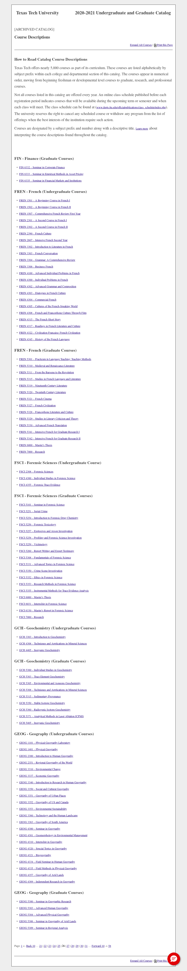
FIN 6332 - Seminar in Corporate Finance (42, 167)
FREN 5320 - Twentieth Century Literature (42, 392)
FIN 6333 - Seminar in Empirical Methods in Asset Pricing (51, 174)
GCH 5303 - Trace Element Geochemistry (42, 676)
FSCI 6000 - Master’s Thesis (35, 597)
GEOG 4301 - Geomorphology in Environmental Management (53, 835)
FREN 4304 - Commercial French (37, 299)
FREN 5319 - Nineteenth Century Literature (43, 385)
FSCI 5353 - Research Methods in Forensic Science (47, 584)
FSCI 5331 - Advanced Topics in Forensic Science (46, 564)
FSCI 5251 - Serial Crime (33, 511)
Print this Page (165, 45)
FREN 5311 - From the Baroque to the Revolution (46, 372)
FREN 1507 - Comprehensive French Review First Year (50, 213)
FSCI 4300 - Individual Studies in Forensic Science (47, 478)
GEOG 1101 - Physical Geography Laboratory (44, 742)
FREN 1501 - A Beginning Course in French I (44, 200)
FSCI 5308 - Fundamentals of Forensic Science (45, 557)
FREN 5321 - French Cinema (35, 398)
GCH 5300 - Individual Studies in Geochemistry (45, 670)
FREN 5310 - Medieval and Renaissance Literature (47, 365)
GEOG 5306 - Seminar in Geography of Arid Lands (47, 921)
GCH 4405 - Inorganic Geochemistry (39, 650)
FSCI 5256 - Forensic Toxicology (37, 524)
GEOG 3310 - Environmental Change (39, 769)
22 (45, 946)
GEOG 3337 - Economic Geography (39, 775)
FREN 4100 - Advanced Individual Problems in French (49, 273)
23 (49, 946)
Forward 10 (98, 946)
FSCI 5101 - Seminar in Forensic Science (42, 504)
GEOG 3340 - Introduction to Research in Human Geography (52, 782)
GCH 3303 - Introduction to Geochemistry (42, 637)
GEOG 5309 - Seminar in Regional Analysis (43, 927)
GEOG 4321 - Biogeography (35, 855)
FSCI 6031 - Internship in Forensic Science (43, 603)
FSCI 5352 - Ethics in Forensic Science (40, 577)
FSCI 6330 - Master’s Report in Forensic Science (46, 610)
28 (72, 946)
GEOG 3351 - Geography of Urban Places (42, 795)
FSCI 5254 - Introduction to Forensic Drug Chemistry (48, 517)
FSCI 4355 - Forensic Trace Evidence (39, 484)
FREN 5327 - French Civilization (37, 405)
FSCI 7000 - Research (31, 617)
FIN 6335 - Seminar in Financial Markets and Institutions (50, 180)
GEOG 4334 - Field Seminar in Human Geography (47, 861)
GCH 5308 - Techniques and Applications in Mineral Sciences (53, 689)
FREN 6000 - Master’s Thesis (35, 445)
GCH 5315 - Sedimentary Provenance (40, 696)
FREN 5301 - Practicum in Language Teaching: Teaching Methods (55, 359)
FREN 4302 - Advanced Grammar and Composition (47, 286)
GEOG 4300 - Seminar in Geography (39, 828)
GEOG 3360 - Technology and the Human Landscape (48, 815)
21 (40, 946)
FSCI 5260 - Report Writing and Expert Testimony (46, 551)
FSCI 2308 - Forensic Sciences (36, 471)
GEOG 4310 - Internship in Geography (40, 842)
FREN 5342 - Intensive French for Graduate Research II (50, 438)
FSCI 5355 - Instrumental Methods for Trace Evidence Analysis (54, 590)
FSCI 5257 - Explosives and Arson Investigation (46, 531)
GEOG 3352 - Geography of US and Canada (43, 802)
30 (81, 946)
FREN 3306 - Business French (36, 266)
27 (68, 946)
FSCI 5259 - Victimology (33, 544)
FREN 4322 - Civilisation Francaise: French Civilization (49, 332)
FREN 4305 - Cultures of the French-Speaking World (48, 306)
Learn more (142, 128)
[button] (173, 959)
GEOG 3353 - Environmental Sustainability (43, 808)
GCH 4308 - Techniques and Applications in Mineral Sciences (53, 643)
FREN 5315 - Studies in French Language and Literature (50, 379)
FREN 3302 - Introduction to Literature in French (46, 246)
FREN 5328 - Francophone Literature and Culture (46, 412)
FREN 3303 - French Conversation (38, 253)
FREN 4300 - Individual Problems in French (43, 279)
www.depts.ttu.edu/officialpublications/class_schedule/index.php (131, 107)
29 (77, 946)
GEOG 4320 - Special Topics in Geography (43, 848)
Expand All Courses (141, 45)
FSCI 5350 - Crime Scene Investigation (40, 570)
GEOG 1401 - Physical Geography (38, 749)
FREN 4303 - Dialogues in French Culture (42, 293)
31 (86, 946)
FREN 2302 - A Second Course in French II (43, 226)
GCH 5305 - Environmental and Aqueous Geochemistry (50, 683)
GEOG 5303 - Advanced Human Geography (43, 908)
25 (58, 946)
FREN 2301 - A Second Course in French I (43, 220)
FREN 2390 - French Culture (35, 233)
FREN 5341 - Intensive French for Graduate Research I (49, 432)
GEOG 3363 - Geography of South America (43, 822)
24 (54, 946)
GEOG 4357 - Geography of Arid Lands (41, 875)
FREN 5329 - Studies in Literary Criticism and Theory (48, 418)
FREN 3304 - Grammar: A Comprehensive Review (47, 260)
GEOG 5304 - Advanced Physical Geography (44, 914)
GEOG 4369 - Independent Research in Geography (47, 881)
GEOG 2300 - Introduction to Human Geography (46, 756)
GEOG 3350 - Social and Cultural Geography (44, 789)
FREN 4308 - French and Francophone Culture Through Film (52, 312)
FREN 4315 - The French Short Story (40, 319)
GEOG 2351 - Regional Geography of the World (45, 762)
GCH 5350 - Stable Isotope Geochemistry (42, 703)
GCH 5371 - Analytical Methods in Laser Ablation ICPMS (51, 716)
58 (109, 946)
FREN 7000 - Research (32, 451)
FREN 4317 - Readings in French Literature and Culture (49, 326)
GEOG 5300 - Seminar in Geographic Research (45, 901)
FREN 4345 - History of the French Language (44, 339)
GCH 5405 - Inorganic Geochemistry (39, 722)
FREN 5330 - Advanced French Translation (43, 425)
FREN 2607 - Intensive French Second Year (43, 240)
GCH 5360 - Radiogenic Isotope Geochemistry (44, 709)
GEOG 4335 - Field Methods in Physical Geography (48, 868)
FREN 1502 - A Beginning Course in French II (45, 207)
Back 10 (30, 946)
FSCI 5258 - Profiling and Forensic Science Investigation (50, 537)
